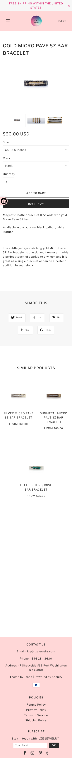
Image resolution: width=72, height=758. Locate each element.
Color (6, 158)
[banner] (36, 21)
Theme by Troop (21, 676)
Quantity (8, 174)
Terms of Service (36, 715)
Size (6, 142)
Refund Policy (36, 704)
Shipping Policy (36, 720)
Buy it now (36, 203)
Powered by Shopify (48, 676)
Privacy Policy (36, 709)
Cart (62, 21)
